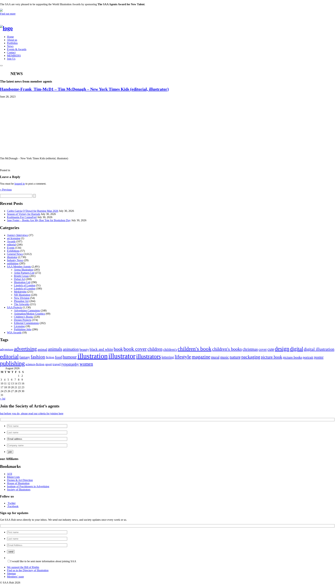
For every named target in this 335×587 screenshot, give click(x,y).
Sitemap (11, 573)
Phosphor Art (21, 301)
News (10, 46)
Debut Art (19, 279)
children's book (194, 349)
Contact (11, 52)
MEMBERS (14, 55)
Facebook (13, 506)
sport (48, 364)
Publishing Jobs (22, 329)
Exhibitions (13, 250)
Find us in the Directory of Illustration (28, 570)
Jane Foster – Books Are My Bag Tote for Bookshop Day (39, 220)
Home (10, 36)
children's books (227, 349)
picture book (271, 357)
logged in (19, 183)
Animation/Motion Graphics (29, 313)
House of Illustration (18, 483)
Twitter (12, 503)
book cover (135, 349)
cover (263, 349)
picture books (292, 357)
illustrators (148, 356)
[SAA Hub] (12, 28)
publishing (12, 263)
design (282, 349)
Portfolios (12, 43)
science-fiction (34, 364)
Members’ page (15, 576)
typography (70, 364)
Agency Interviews (17, 235)
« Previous (6, 189)
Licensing (19, 326)
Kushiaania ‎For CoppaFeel (22, 217)
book (118, 349)
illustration (92, 356)
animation (71, 349)
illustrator (12, 257)
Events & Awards (16, 49)
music (224, 357)
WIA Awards (14, 332)
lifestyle (183, 356)
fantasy (24, 357)
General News (15, 253)
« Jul (2, 398)
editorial (11, 244)
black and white (101, 349)
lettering (168, 357)
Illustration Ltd (22, 282)
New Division (21, 297)
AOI (9, 473)
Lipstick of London (24, 285)
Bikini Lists (13, 476)
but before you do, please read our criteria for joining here (31, 413)
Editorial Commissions (26, 323)
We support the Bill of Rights (23, 567)
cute (270, 349)
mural (215, 357)
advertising (25, 349)
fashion (38, 356)
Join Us (11, 58)
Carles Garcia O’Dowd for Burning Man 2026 (32, 210)
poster (318, 357)
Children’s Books (23, 316)
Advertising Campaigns (27, 310)
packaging (250, 356)
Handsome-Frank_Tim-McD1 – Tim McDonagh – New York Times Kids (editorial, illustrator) (84, 89)
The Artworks (21, 304)
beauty (84, 349)
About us (12, 39)
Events (10, 247)
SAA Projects (14, 307)
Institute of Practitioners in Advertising (28, 486)
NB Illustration (22, 294)
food (58, 357)
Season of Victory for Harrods (23, 214)
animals (55, 349)
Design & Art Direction (20, 480)
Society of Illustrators (18, 489)
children (154, 349)
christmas (250, 349)
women (86, 363)
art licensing (13, 238)
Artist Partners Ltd (24, 272)
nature (235, 357)
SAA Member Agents (19, 266)
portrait (308, 357)
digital (296, 349)
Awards (11, 241)
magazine (201, 356)
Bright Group (21, 275)
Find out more (8, 13)
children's (170, 349)
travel (57, 364)
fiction (50, 357)
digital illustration (319, 349)
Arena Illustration (23, 269)
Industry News (15, 260)
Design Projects (22, 319)
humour (70, 356)
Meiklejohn (20, 291)
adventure (6, 349)
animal (42, 349)
